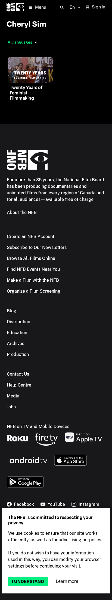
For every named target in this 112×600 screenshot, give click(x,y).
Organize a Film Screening (33, 291)
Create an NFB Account (30, 236)
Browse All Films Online (31, 258)
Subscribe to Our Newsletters (37, 247)
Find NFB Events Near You (33, 269)
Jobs (11, 406)
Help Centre (19, 385)
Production (18, 354)
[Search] (62, 7)
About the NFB (22, 212)
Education (17, 332)
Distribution (18, 321)
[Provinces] (35, 42)
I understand (28, 581)
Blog (11, 310)
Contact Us (18, 374)
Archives (15, 343)
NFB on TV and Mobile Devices (38, 426)
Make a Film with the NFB (33, 280)
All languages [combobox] (20, 42)
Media (13, 396)
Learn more (67, 581)
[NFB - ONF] (15, 7)
